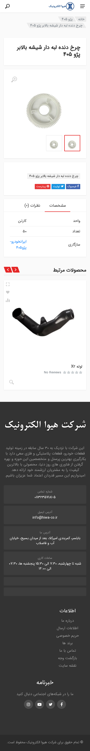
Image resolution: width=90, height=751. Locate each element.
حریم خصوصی (67, 636)
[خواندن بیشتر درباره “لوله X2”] (11, 382)
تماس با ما (67, 651)
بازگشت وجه (67, 658)
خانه (81, 19)
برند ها (67, 643)
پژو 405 (67, 19)
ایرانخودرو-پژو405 (18, 245)
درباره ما (67, 621)
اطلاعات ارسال (67, 628)
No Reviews (52, 372)
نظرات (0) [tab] (32, 205)
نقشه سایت (67, 666)
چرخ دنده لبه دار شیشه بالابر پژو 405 (53, 176)
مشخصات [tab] (57, 205)
